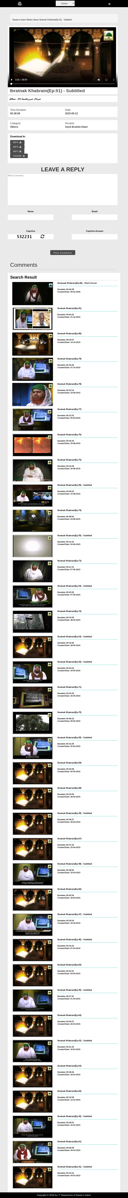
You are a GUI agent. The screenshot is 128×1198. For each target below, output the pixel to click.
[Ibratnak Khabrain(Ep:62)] (32, 1101)
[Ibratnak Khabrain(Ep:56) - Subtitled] (32, 495)
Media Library (33, 20)
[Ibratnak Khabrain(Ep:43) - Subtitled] (32, 1051)
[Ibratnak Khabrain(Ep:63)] (32, 1076)
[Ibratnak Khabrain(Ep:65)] (32, 975)
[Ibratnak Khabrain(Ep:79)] (32, 369)
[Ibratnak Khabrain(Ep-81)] (32, 318)
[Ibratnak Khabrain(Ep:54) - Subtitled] (32, 596)
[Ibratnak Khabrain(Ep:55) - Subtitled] (32, 546)
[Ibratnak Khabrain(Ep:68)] (32, 798)
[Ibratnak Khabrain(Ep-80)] (32, 344)
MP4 (16, 142)
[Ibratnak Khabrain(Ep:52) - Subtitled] (32, 672)
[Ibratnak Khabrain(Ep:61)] (32, 1152)
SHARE (18, 156)
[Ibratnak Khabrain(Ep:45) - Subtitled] (32, 1000)
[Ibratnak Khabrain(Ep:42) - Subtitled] (32, 1127)
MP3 (16, 147)
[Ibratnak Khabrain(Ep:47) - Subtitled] (32, 925)
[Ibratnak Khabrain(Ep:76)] (32, 445)
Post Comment (63, 253)
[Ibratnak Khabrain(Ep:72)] (32, 621)
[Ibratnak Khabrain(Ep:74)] (32, 520)
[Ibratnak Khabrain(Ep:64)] (32, 1025)
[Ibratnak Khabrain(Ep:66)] (32, 899)
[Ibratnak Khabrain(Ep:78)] (32, 394)
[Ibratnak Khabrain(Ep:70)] (32, 722)
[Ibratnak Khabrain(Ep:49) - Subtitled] (32, 823)
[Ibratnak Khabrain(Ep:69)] (32, 773)
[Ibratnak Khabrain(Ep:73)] (32, 571)
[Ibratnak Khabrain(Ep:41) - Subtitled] (32, 1177)
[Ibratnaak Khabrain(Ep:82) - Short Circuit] (32, 293)
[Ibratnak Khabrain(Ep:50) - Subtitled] (32, 748)
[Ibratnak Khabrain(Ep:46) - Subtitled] (32, 950)
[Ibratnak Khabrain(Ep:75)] (32, 470)
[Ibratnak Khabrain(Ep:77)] (32, 419)
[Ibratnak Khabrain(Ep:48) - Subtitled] (32, 874)
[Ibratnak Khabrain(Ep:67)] (32, 849)
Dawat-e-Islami (19, 20)
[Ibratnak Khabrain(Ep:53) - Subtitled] (32, 647)
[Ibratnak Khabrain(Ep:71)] (32, 697)
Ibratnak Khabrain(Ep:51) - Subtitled (55, 20)
